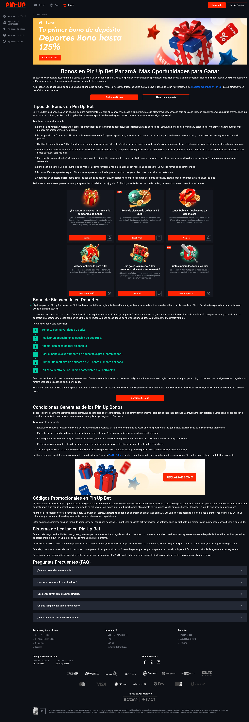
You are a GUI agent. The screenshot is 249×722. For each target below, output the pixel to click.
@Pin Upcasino (62, 664)
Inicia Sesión (237, 5)
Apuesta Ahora (49, 57)
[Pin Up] (16, 5)
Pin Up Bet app (115, 455)
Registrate (217, 5)
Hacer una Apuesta (166, 97)
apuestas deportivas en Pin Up (206, 87)
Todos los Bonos (114, 97)
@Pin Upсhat (39, 664)
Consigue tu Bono (140, 398)
